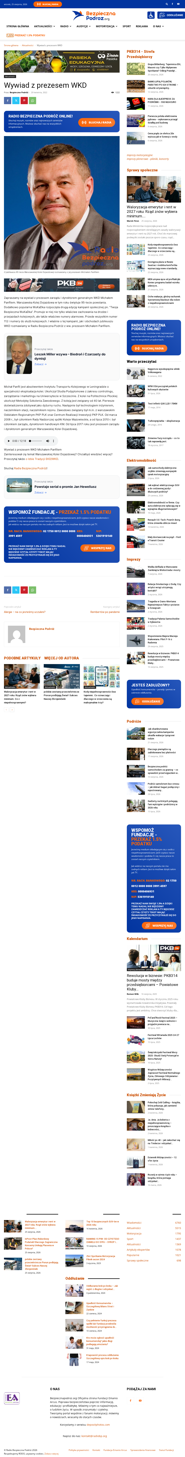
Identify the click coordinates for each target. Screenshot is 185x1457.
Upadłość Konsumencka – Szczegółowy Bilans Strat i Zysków (100, 1306)
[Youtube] (178, 3)
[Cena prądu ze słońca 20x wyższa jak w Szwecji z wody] (136, 138)
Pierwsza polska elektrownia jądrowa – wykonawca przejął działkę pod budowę (162, 119)
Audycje (82, 26)
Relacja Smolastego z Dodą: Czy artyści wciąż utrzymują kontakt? (164, 587)
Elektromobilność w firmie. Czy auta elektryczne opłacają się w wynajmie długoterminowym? (164, 505)
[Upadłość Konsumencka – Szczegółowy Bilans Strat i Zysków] (74, 1308)
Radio (64, 26)
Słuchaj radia (99, 122)
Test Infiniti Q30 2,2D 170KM (162, 403)
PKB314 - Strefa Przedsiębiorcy (140, 54)
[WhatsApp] (32, 100)
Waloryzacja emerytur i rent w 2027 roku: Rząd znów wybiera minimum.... (152, 211)
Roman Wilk (133, 994)
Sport (127, 26)
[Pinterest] (24, 100)
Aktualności (43, 26)
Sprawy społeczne (142, 170)
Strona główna (18, 26)
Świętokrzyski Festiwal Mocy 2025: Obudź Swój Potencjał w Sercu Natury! (163, 1055)
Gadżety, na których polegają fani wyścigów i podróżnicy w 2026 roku (162, 804)
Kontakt (96, 1450)
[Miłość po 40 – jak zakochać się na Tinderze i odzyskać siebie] (136, 1145)
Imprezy (133, 559)
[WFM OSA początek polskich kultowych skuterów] (136, 391)
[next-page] (12, 710)
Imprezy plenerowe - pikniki (140, 969)
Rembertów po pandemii (105, 612)
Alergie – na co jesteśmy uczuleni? (25, 612)
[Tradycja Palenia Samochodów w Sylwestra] (136, 623)
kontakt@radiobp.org (94, 1436)
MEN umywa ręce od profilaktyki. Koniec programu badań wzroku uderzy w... (164, 282)
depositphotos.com (98, 1424)
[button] (167, 4)
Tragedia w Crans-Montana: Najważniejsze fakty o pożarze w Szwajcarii (163, 604)
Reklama (142, 26)
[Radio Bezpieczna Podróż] (93, 15)
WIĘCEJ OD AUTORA (61, 658)
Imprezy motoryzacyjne (140, 155)
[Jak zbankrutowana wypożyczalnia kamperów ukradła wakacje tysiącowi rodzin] (136, 733)
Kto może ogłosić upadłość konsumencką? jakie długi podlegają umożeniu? (100, 1341)
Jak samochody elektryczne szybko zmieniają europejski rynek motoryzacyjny (162, 471)
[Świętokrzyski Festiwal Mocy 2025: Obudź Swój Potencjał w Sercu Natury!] (136, 1057)
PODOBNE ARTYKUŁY (22, 658)
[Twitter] (16, 100)
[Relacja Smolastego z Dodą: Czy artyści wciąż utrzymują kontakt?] (136, 589)
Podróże (134, 721)
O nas (157, 26)
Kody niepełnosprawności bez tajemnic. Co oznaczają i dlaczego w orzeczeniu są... (163, 247)
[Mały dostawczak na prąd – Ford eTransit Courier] (136, 542)
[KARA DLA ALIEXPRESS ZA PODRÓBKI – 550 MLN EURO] (136, 103)
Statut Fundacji (166, 1450)
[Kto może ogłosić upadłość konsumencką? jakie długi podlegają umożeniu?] (74, 1342)
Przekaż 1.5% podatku (30, 35)
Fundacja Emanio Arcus (115, 1450)
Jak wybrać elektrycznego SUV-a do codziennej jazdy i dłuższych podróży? (164, 488)
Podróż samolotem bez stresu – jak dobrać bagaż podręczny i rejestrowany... (163, 787)
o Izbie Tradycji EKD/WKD (42, 459)
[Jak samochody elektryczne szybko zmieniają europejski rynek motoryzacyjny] (136, 472)
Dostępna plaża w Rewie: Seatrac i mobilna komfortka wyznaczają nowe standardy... (163, 265)
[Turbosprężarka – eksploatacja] (136, 425)
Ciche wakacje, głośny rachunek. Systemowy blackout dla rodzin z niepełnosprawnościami (164, 299)
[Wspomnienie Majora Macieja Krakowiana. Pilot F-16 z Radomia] (136, 641)
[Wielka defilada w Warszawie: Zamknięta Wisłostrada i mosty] (136, 571)
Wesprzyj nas (100, 548)
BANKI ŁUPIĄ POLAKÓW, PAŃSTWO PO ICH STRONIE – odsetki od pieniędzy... (163, 84)
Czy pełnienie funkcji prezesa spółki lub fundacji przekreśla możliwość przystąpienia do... (101, 1323)
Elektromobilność (141, 460)
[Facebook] (172, 3)
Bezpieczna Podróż (19, 92)
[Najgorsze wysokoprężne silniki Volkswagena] (136, 373)
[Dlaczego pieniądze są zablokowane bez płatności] (136, 754)
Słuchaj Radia (50, 4)
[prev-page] (6, 710)
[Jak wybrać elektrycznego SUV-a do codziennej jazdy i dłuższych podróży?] (136, 490)
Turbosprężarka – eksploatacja (164, 421)
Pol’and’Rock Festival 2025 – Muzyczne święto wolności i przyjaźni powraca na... (162, 1021)
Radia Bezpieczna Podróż (30, 468)
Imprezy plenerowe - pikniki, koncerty (148, 159)
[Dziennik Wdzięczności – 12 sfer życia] (136, 1162)
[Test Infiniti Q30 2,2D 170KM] (136, 408)
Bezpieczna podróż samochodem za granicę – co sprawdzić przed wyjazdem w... (163, 769)
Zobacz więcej (51, 1453)
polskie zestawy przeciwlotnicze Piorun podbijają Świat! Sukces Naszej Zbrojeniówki (61, 695)
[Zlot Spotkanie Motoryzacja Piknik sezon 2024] (74, 1261)
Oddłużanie (150, 701)
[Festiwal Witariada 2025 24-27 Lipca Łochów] (136, 1040)
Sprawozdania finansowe (143, 1450)
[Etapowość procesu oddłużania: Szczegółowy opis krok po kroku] (74, 1360)
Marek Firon (133, 220)
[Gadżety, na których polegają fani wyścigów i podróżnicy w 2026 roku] (136, 806)
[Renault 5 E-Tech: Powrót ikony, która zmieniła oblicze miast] (136, 524)
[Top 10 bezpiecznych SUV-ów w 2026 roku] (74, 1226)
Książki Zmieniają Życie (146, 1095)
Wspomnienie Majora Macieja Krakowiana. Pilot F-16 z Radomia (163, 639)
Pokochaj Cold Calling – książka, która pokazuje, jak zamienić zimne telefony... (164, 1105)
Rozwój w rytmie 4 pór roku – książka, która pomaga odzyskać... (162, 1178)
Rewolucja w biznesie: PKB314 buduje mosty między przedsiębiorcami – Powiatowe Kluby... (152, 982)
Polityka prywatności (79, 1450)
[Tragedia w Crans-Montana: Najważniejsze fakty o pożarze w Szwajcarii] (136, 606)
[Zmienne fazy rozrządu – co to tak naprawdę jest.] (136, 443)
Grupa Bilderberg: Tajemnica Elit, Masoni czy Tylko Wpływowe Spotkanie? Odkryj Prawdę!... (164, 67)
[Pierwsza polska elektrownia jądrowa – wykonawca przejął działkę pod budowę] (136, 121)
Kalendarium (137, 939)
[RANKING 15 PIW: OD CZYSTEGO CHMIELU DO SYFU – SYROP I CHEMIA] (74, 1243)
